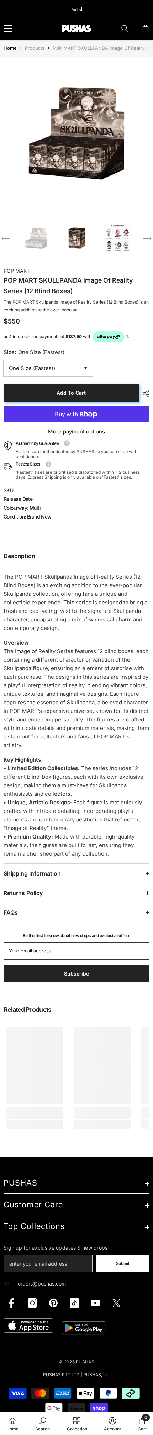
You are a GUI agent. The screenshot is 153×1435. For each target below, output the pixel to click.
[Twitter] (116, 1303)
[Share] (144, 393)
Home (10, 48)
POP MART (17, 271)
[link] (34, 1115)
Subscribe (76, 974)
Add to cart (71, 393)
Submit (123, 1263)
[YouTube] (95, 1303)
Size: (34, 352)
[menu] (8, 28)
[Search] (125, 28)
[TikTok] (74, 1303)
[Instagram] (32, 1303)
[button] (5, 238)
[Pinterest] (53, 1303)
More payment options (76, 431)
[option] (76, 133)
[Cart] (145, 28)
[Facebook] (11, 1303)
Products (34, 48)
